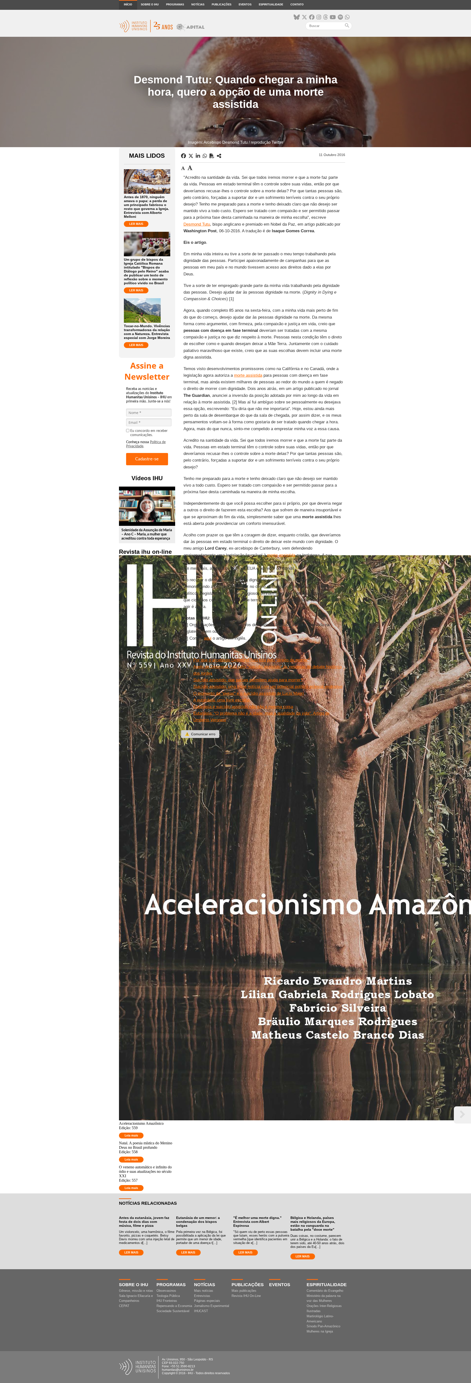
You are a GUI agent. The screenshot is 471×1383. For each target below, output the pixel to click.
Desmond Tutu (196, 224)
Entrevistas (202, 1296)
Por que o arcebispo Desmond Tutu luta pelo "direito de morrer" (251, 660)
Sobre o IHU (150, 4)
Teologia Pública (168, 1296)
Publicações (221, 4)
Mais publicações (244, 1291)
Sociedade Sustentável (173, 1311)
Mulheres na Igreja (320, 1331)
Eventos (245, 4)
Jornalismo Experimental (211, 1306)
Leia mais (131, 1135)
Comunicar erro (200, 734)
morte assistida (248, 375)
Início (128, 4)
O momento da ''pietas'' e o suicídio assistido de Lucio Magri (248, 693)
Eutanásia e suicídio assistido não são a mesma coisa (243, 706)
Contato (297, 4)
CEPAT (124, 1306)
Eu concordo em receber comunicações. (149, 433)
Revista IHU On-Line (246, 1296)
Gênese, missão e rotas (136, 1291)
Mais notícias (203, 1291)
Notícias (197, 4)
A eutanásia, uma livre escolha (221, 700)
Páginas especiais (207, 1301)
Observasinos (166, 1291)
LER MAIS (136, 224)
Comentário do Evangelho (325, 1291)
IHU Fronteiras (167, 1301)
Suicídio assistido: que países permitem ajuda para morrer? (248, 680)
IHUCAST (201, 1311)
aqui (207, 638)
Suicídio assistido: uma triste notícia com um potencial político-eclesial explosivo (267, 686)
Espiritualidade (271, 4)
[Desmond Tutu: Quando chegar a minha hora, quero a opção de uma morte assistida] (219, 156)
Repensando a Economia (174, 1306)
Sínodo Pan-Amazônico (323, 1326)
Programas (175, 4)
